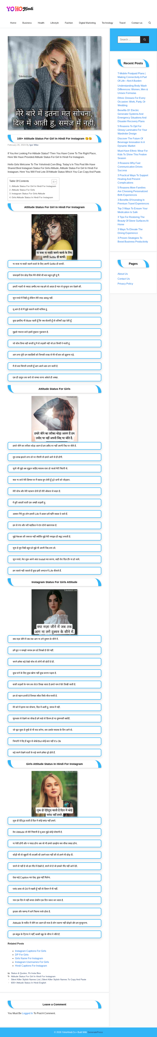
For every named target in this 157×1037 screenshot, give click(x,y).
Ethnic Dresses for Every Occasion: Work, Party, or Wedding (131, 102)
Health (41, 22)
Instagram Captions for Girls (30, 951)
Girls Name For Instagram (29, 958)
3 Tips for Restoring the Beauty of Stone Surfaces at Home (133, 221)
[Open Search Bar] (150, 23)
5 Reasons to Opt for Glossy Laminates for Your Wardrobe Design (132, 130)
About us (123, 274)
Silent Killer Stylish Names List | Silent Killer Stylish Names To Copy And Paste (48, 979)
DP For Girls (22, 954)
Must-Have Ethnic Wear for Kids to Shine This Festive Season (133, 154)
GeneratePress (95, 1032)
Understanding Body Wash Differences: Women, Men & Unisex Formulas (133, 89)
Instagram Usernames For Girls (32, 962)
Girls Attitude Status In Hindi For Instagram (32, 197)
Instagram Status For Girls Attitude (28, 193)
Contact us (137, 22)
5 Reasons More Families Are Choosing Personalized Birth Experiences (133, 191)
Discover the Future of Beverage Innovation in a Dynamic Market (131, 142)
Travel (122, 22)
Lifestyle (54, 22)
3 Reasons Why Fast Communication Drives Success (130, 167)
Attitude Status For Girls (23, 190)
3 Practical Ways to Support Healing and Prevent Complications (133, 179)
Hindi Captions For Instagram (31, 965)
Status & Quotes (19, 973)
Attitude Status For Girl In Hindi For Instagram (34, 186)
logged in (27, 1013)
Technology (107, 22)
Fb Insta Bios (34, 973)
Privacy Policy (125, 283)
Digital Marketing (87, 22)
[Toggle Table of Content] (52, 181)
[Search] (144, 39)
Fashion (69, 22)
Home (13, 22)
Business (27, 22)
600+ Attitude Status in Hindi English (28, 983)
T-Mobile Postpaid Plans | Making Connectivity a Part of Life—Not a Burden (132, 77)
